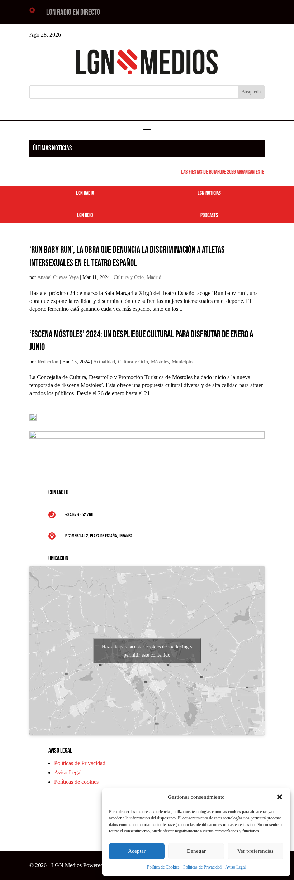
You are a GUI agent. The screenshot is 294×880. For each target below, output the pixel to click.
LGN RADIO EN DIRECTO (73, 12)
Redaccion (48, 361)
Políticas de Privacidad (202, 867)
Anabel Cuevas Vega (58, 277)
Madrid (154, 277)
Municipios (183, 361)
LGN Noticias (209, 193)
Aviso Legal (235, 867)
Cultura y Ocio (129, 277)
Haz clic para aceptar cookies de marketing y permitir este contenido (147, 651)
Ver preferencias (255, 851)
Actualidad (104, 361)
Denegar (196, 851)
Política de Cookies (163, 867)
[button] (279, 797)
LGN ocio (85, 215)
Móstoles (160, 361)
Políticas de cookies (76, 782)
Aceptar (137, 851)
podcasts (209, 215)
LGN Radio (85, 193)
